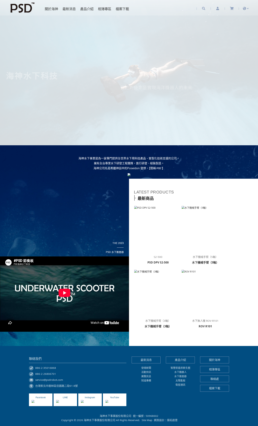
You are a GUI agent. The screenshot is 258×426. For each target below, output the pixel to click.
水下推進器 (180, 376)
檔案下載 (214, 388)
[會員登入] (217, 8)
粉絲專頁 (182, 420)
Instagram (195, 420)
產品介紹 (180, 360)
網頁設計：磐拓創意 (166, 420)
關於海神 (214, 360)
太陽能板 (180, 380)
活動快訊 (146, 372)
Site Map (147, 420)
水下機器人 (180, 372)
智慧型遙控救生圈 (180, 368)
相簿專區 (214, 369)
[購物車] (232, 8)
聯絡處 (214, 379)
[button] (19, 80)
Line (188, 420)
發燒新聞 (146, 368)
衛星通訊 (180, 384)
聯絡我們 (35, 359)
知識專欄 (146, 380)
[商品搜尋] (203, 8)
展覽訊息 (146, 376)
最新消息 (146, 360)
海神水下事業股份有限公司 (24, 7)
